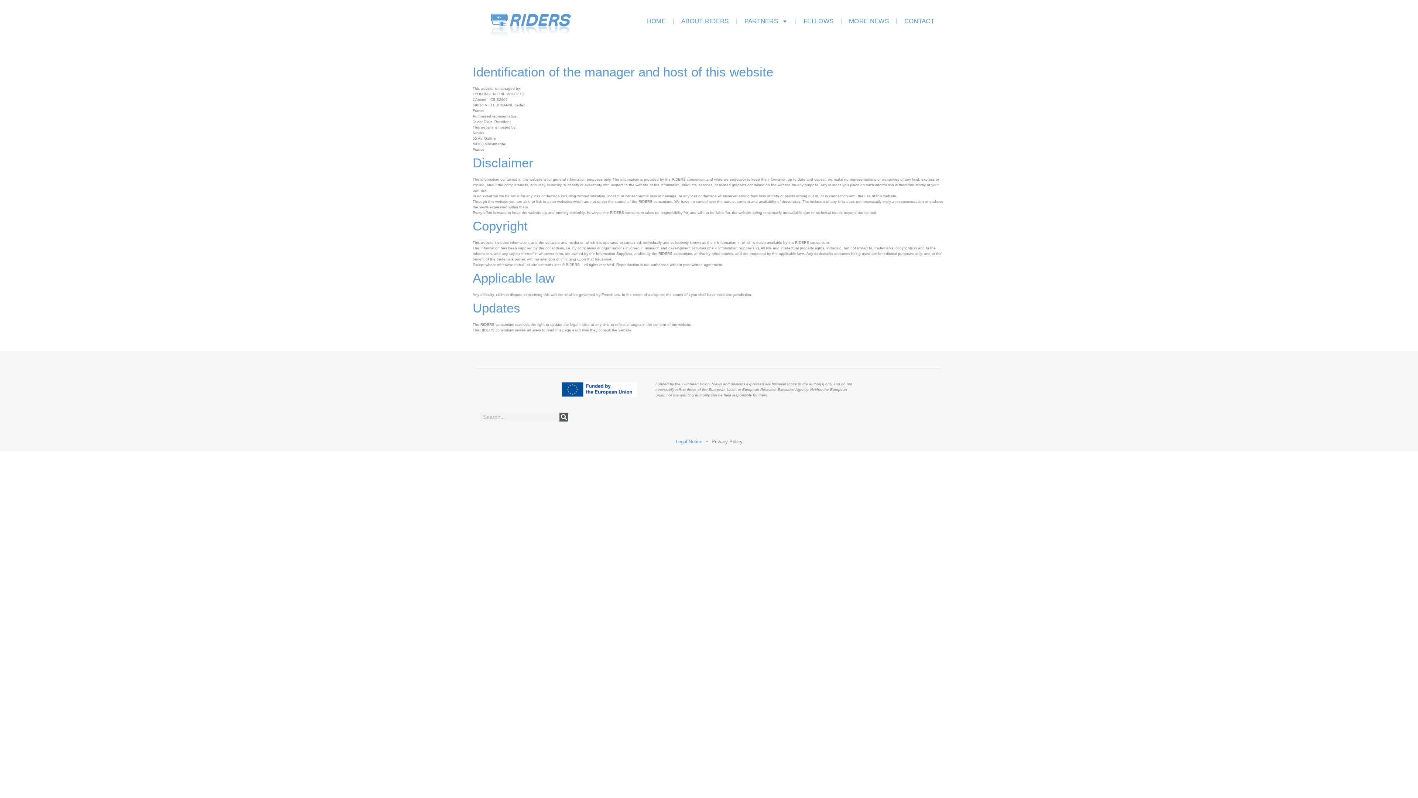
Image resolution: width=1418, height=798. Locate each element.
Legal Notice (689, 441)
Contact (919, 21)
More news (869, 21)
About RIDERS (705, 21)
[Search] (563, 417)
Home (656, 21)
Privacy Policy (727, 441)
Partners (761, 21)
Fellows (818, 21)
